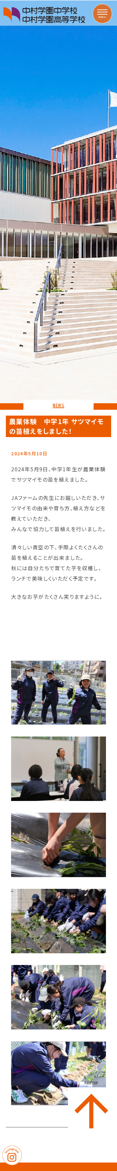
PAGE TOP (91, 1083)
